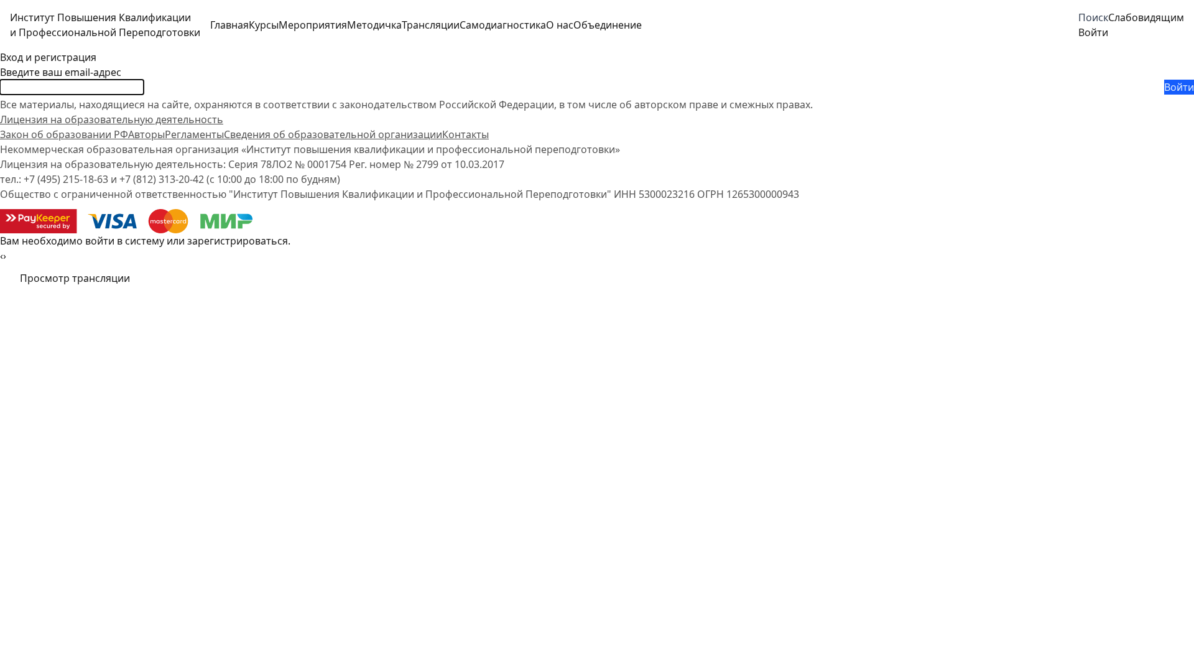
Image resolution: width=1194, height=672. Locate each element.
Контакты (465, 134)
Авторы (146, 134)
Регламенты (194, 134)
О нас (559, 25)
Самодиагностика (503, 25)
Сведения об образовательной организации (333, 134)
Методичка (374, 25)
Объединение (607, 25)
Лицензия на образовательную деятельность (111, 119)
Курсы (264, 25)
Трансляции (431, 25)
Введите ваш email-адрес (60, 72)
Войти (1179, 87)
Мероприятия (313, 25)
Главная (229, 25)
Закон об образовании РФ (64, 134)
